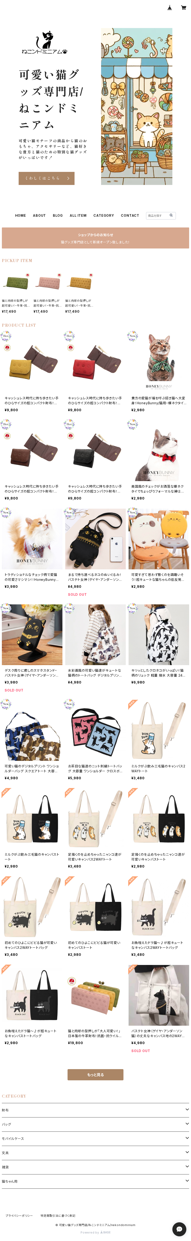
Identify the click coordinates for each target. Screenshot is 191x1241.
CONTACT (130, 215)
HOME (20, 215)
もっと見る (95, 1074)
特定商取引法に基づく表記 (58, 1215)
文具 (5, 1153)
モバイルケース (13, 1139)
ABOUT (39, 215)
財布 (5, 1110)
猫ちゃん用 (10, 1181)
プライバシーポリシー (19, 1215)
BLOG (58, 215)
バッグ (6, 1124)
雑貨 (5, 1167)
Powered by (90, 1232)
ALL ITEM (78, 215)
